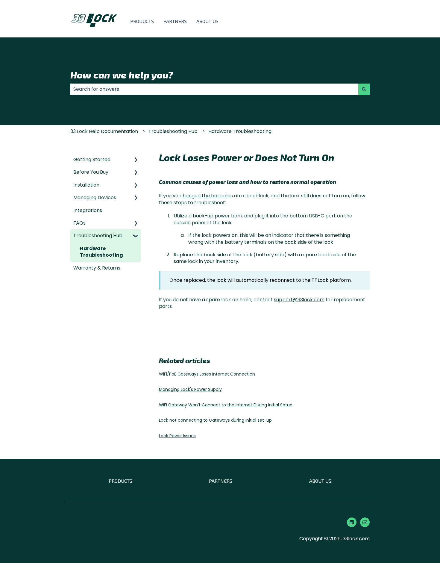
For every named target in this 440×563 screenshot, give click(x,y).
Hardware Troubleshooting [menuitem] (101, 251)
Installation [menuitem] (86, 184)
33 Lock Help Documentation (104, 131)
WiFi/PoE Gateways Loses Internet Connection (207, 374)
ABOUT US (207, 21)
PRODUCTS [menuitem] (120, 481)
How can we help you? (121, 74)
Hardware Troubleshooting (239, 131)
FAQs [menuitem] (79, 223)
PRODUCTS (142, 21)
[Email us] (365, 522)
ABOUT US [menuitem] (320, 481)
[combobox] (214, 89)
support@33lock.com (299, 299)
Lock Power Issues (177, 436)
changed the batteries (206, 195)
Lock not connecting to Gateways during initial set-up (215, 420)
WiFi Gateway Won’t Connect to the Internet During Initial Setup (225, 405)
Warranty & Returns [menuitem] (96, 267)
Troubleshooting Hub (173, 131)
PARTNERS (175, 21)
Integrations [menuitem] (87, 210)
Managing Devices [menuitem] (94, 197)
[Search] (364, 89)
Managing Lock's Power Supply (190, 389)
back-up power (211, 215)
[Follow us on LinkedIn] (351, 522)
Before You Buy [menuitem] (90, 172)
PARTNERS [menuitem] (220, 481)
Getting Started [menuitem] (91, 159)
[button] (136, 160)
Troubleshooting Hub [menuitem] (97, 235)
